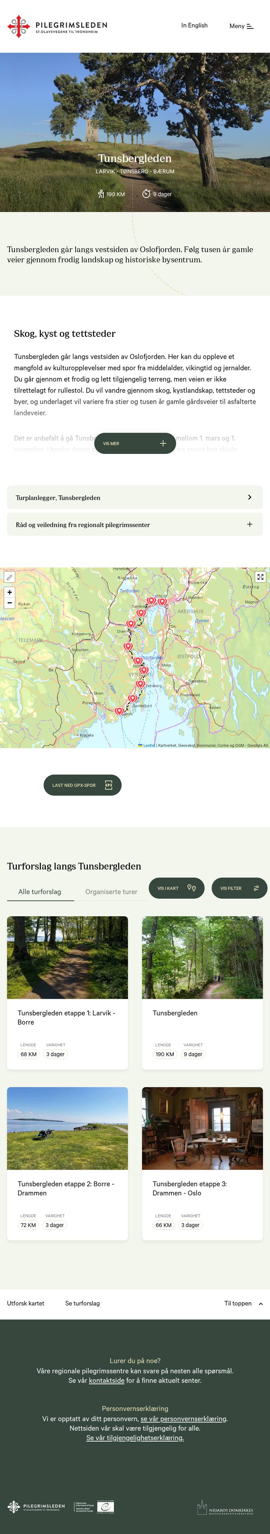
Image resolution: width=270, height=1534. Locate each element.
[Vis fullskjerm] (260, 577)
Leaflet (148, 745)
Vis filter (231, 889)
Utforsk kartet (25, 1304)
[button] (133, 625)
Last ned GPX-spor (74, 786)
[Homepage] (57, 26)
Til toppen (238, 1304)
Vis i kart (168, 889)
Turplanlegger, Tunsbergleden (58, 497)
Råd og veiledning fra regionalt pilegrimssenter (83, 524)
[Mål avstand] (9, 577)
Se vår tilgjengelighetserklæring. (135, 1439)
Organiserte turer (111, 893)
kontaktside (106, 1382)
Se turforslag (82, 1304)
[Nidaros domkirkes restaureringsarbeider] (225, 1507)
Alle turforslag (40, 893)
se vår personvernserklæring (183, 1420)
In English (194, 26)
